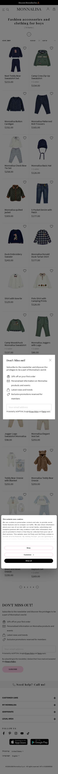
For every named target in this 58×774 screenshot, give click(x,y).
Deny (28, 548)
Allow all (29, 561)
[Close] (50, 360)
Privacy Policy (34, 412)
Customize (27, 555)
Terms (44, 412)
